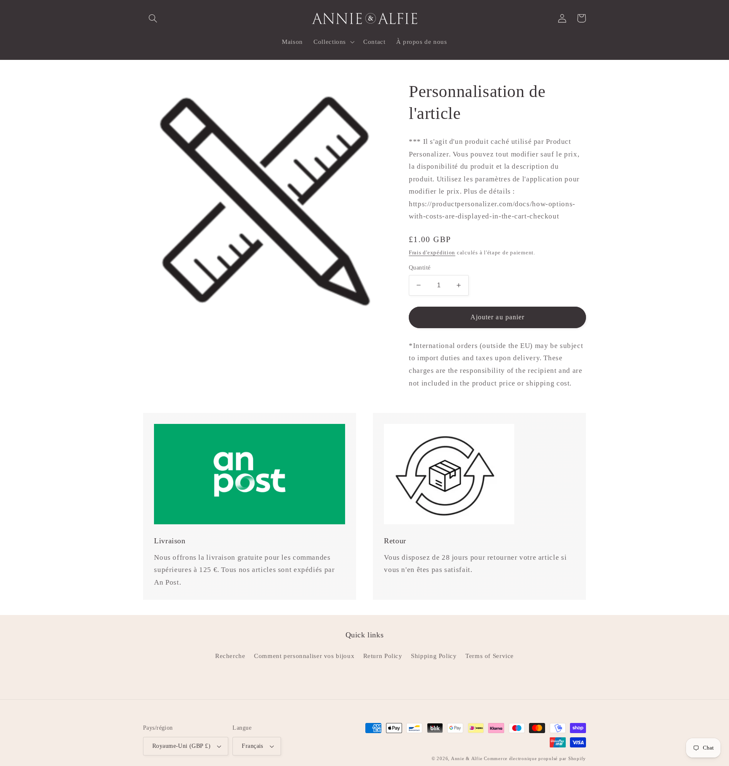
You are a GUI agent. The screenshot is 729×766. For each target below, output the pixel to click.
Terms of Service (489, 656)
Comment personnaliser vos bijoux (304, 656)
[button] (152, 18)
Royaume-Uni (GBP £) (181, 746)
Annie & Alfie (467, 758)
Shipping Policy (433, 656)
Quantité (419, 267)
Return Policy (382, 656)
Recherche (230, 656)
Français (252, 746)
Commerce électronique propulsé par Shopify (535, 758)
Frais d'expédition (432, 253)
